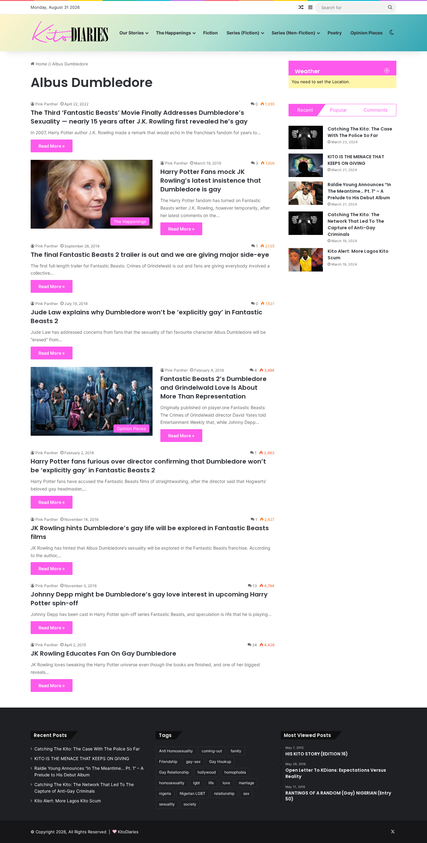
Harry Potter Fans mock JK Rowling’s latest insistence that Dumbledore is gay (210, 180)
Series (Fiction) (243, 32)
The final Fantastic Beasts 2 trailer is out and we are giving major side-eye (150, 254)
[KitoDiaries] (71, 32)
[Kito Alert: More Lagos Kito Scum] (306, 260)
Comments (376, 110)
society (189, 804)
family (236, 751)
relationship (224, 793)
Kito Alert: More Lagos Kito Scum (67, 800)
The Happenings (173, 32)
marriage (246, 782)
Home (40, 63)
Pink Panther (46, 104)
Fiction (210, 32)
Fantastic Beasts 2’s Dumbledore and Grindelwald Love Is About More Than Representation (213, 387)
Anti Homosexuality (176, 751)
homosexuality (171, 782)
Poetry (335, 32)
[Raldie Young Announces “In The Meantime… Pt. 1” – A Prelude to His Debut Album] (306, 193)
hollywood (207, 772)
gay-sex (193, 761)
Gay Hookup (220, 761)
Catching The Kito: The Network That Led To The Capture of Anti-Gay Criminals (356, 224)
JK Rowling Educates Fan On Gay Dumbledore (103, 653)
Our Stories (131, 32)
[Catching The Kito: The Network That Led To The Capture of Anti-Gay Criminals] (306, 223)
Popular (338, 110)
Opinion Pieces (366, 32)
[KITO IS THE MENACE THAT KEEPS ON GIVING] (306, 165)
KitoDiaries (128, 831)
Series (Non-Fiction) (293, 32)
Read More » (51, 146)
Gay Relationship (174, 772)
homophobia (235, 772)
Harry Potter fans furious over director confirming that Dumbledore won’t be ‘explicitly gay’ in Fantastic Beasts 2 (148, 466)
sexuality (167, 804)
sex (246, 793)
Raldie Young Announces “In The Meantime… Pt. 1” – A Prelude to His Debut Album (359, 191)
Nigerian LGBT (192, 793)
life (211, 782)
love (226, 782)
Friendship (168, 761)
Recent (305, 110)
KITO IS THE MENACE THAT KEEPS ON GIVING (356, 160)
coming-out (212, 751)
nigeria (165, 793)
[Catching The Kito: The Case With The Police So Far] (306, 137)
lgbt (196, 782)
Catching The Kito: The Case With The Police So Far (360, 132)
